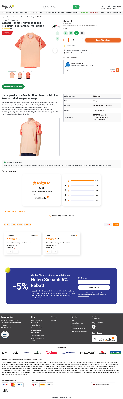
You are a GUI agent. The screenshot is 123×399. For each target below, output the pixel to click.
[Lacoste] (56, 26)
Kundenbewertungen (41, 191)
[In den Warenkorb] (117, 70)
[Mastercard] (13, 384)
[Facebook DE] (94, 327)
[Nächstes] (55, 50)
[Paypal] (20, 384)
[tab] (13, 86)
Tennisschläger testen (37, 335)
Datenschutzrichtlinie (83, 296)
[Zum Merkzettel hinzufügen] (57, 33)
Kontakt (53, 320)
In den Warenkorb (103, 40)
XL (83, 33)
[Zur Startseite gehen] (8, 7)
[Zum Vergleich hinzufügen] (57, 39)
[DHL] (42, 384)
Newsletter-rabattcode (96, 294)
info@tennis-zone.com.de (13, 322)
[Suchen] (76, 7)
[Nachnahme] (5, 390)
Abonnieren (95, 287)
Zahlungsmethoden (37, 328)
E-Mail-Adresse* (83, 278)
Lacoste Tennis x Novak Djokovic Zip (82, 65)
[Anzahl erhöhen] (80, 40)
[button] (5, 211)
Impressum (74, 326)
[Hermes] (50, 384)
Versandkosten (35, 325)
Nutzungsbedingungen (84, 294)
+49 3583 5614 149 (14, 1)
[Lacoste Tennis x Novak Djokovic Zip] (67, 64)
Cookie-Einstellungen (94, 317)
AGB (72, 320)
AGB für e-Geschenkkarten (79, 331)
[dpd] (35, 384)
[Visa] (5, 384)
